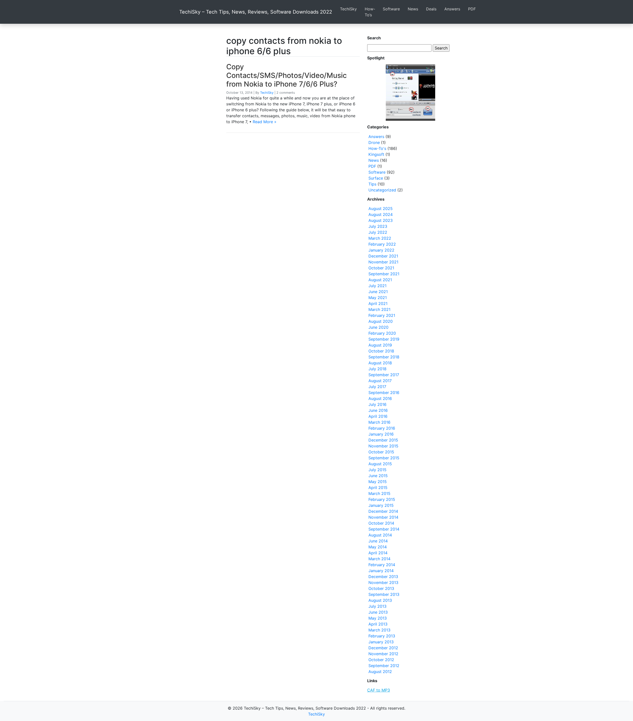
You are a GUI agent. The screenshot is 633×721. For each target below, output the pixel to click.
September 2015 (383, 457)
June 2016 (378, 410)
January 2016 (381, 434)
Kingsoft (376, 154)
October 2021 (381, 267)
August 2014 (380, 535)
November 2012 (383, 653)
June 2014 (378, 540)
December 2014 (383, 511)
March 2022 (379, 238)
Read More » (264, 121)
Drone (374, 142)
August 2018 (380, 362)
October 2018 (381, 351)
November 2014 (383, 517)
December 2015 (383, 440)
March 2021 (379, 309)
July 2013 (377, 606)
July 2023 (377, 226)
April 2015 (377, 487)
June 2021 (378, 291)
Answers (452, 8)
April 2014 (377, 552)
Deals (431, 8)
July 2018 (377, 368)
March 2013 (379, 630)
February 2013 (381, 635)
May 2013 (377, 618)
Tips (372, 184)
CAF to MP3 (378, 690)
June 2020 (378, 327)
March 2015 (379, 493)
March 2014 (379, 558)
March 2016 (379, 422)
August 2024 (380, 214)
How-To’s (370, 11)
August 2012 (380, 671)
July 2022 (377, 232)
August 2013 (380, 600)
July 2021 (377, 285)
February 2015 (381, 499)
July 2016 (377, 404)
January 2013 (381, 641)
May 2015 (377, 481)
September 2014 (383, 529)
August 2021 (380, 279)
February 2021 (381, 315)
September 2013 (383, 594)
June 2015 (378, 475)
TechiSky (348, 8)
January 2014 (381, 570)
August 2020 (380, 321)
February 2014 (381, 564)
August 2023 (380, 220)
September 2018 (383, 356)
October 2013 (381, 588)
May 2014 (377, 546)
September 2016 (383, 392)
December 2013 (383, 576)
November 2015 (383, 445)
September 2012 (383, 665)
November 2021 (383, 261)
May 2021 (377, 297)
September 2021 (383, 273)
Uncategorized (382, 189)
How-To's (377, 148)
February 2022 (382, 244)
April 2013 (377, 624)
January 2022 (381, 250)
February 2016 (381, 428)
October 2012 (381, 659)
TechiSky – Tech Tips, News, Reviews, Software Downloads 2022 (255, 12)
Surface (375, 178)
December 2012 (383, 647)
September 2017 (383, 374)
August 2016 (380, 398)
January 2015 (381, 505)
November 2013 (383, 582)
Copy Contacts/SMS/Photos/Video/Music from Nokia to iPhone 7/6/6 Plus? (286, 75)
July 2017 (377, 386)
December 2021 (383, 256)
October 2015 (381, 451)
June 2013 (378, 612)
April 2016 (377, 416)
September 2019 (383, 339)
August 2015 (380, 463)
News (413, 8)
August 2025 (380, 208)
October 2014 (381, 523)
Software (391, 8)
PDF (472, 8)
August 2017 (380, 380)
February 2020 (382, 333)
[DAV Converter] (410, 92)
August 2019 (380, 345)
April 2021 (377, 303)
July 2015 (377, 469)
